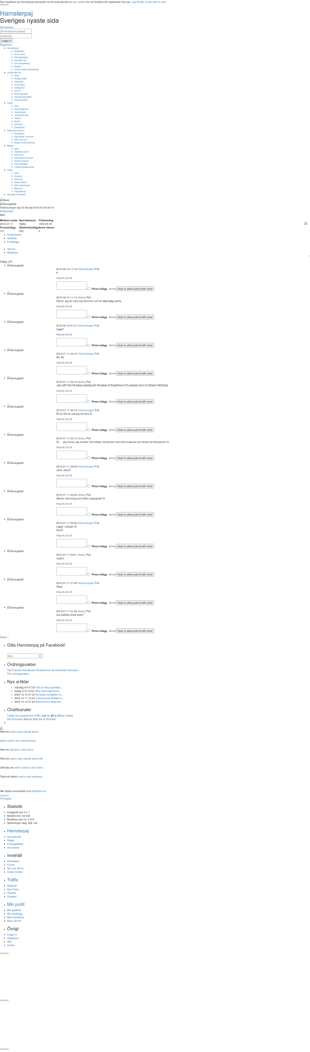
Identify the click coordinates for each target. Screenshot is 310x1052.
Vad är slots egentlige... (49, 687)
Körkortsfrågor (21, 163)
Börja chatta (65, 715)
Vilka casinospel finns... (48, 691)
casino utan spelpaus (30, 776)
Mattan (10, 145)
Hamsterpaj (12, 47)
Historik (60, 278)
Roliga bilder (20, 78)
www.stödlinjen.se (36, 791)
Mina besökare (15, 917)
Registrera (13, 938)
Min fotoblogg (15, 913)
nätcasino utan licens (21, 749)
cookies (81, 2)
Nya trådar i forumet (24, 136)
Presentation (14, 234)
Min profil (15, 904)
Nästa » (4, 637)
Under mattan (15, 872)
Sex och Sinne (15, 868)
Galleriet (18, 179)
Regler (17, 66)
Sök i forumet (20, 139)
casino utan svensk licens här (26, 758)
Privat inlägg (99, 288)
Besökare (12, 252)
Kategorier (19, 87)
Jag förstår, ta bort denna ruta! (149, 2)
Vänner (11, 249)
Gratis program (21, 160)
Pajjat (10, 102)
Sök (9, 941)
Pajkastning (20, 191)
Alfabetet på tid (21, 151)
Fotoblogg (13, 242)
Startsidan (19, 51)
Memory (18, 188)
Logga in (12, 934)
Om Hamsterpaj (22, 63)
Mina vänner (14, 921)
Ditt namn (19, 154)
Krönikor (18, 124)
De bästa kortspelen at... (49, 694)
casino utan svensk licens (24, 731)
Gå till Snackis (47, 719)
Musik (17, 121)
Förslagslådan (21, 57)
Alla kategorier (21, 108)
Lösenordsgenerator (24, 166)
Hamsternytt (20, 60)
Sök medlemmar (22, 185)
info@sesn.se (187, 950)
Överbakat (19, 127)
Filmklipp (18, 81)
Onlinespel (19, 84)
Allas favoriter (21, 99)
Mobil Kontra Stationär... (49, 701)
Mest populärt (21, 93)
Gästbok (12, 238)
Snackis (18, 176)
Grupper (12, 896)
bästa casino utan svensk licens (18, 740)
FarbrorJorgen (86, 269)
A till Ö (17, 90)
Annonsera (19, 54)
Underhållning (14, 72)
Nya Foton (13, 889)
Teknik (17, 118)
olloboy (82, 297)
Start (16, 75)
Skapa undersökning (24, 142)
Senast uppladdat (23, 96)
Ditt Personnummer (23, 157)
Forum (11, 864)
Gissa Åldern (20, 182)
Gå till (68, 278)
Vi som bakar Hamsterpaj (26, 69)
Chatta (11, 945)
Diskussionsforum (16, 130)
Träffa (10, 169)
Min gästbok (14, 910)
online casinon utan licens (28, 767)
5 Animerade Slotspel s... (50, 698)
